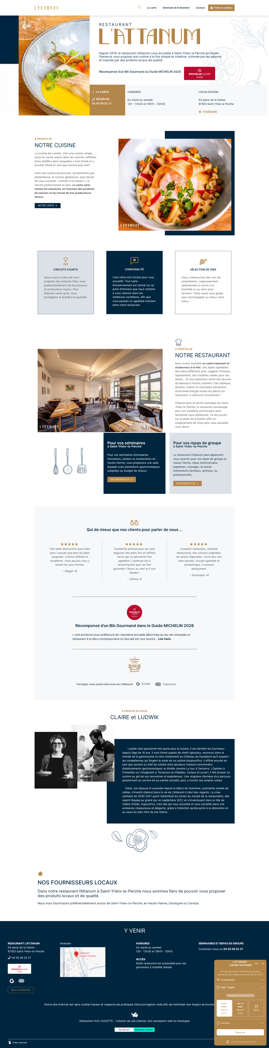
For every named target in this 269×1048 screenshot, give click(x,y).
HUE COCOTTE (103, 1021)
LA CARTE (102, 92)
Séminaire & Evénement (176, 7)
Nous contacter (20, 989)
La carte (151, 7)
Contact (200, 7)
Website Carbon (144, 1029)
